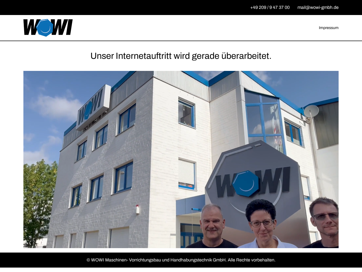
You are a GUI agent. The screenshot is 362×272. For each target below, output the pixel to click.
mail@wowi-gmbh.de (318, 7)
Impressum (329, 28)
